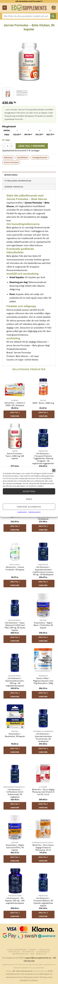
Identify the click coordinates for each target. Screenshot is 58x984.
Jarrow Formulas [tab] (13, 187)
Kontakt (33, 949)
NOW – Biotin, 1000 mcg (43, 403)
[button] (53, 470)
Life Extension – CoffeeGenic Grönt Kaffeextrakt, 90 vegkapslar (14, 793)
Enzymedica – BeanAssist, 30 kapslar (15, 735)
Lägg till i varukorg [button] (15, 414)
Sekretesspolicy (35, 512)
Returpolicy (28, 952)
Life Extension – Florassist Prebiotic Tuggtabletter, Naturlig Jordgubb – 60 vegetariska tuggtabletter (43, 458)
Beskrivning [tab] (10, 175)
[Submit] (53, 16)
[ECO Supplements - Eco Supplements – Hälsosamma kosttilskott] (29, 8)
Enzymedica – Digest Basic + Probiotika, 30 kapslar (43, 625)
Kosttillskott (22, 157)
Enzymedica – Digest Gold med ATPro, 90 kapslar (15, 847)
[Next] (51, 58)
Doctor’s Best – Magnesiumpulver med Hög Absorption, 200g (43, 680)
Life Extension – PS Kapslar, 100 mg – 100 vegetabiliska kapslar (14, 900)
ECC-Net (50, 971)
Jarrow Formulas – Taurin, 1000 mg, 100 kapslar (15, 456)
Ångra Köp (41, 954)
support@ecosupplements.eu (38, 957)
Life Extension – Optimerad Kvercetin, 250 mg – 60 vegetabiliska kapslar (14, 682)
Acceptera (29, 491)
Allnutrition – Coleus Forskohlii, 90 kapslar (14, 568)
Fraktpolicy (14, 952)
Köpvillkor (44, 949)
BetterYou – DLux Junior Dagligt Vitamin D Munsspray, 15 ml (43, 847)
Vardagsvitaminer (39, 157)
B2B (32, 954)
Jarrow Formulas (11, 162)
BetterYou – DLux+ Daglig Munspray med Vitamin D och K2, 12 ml (43, 792)
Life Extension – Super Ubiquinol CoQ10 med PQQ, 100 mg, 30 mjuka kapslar (15, 626)
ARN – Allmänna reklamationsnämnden (23, 971)
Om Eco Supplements (17, 949)
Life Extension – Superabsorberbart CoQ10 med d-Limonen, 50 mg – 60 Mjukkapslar (43, 571)
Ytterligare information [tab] (17, 181)
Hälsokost (8, 157)
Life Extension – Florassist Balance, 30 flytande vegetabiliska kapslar (43, 902)
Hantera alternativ (29, 506)
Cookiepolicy (22, 512)
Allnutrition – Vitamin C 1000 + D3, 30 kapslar (15, 404)
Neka (29, 499)
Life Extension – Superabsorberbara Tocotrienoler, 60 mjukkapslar (43, 737)
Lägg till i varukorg (31, 145)
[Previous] (6, 58)
